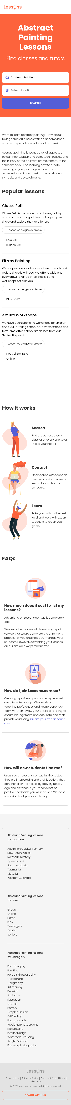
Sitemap (35, 1081)
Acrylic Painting (17, 1041)
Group (11, 910)
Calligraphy (15, 983)
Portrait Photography (21, 975)
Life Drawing (15, 1029)
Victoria (12, 874)
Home (11, 918)
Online (11, 914)
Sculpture (13, 995)
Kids (10, 922)
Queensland (15, 861)
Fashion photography (22, 1045)
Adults (11, 930)
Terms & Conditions (53, 1078)
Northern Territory (19, 857)
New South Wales (19, 853)
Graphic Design (17, 1012)
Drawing (12, 991)
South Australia (17, 865)
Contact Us (12, 1078)
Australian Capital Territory (25, 849)
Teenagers (14, 926)
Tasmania (14, 870)
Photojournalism (18, 1020)
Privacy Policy (30, 1078)
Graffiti (12, 1004)
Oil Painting (14, 1016)
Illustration (14, 1000)
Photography (16, 966)
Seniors (12, 935)
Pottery (12, 1008)
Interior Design (16, 1033)
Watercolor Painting (20, 1037)
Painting (12, 970)
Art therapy (14, 987)
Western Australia (19, 878)
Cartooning (15, 979)
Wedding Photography (22, 1025)
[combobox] (35, 77)
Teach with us (35, 1095)
